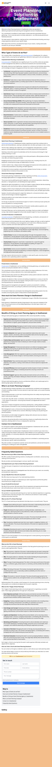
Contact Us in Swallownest (9, 701)
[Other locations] (45, 3)
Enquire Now (26, 49)
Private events (5, 266)
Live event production (7, 217)
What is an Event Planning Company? (12, 698)
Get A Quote (26, 309)
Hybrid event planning (7, 143)
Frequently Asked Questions (10, 703)
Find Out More (26, 260)
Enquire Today (26, 540)
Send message (21, 683)
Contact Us (26, 137)
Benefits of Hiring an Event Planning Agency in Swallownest (18, 696)
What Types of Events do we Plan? (11, 691)
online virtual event (42, 176)
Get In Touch (26, 23)
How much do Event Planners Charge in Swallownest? (16, 694)
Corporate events (6, 62)
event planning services (26, 55)
